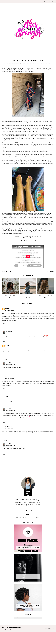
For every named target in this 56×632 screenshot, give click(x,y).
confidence (9, 63)
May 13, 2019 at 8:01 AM (10, 445)
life (28, 63)
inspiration (24, 63)
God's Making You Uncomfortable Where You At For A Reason (28, 606)
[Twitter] (47, 1)
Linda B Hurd (9, 331)
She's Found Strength (44, 627)
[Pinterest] (52, 1)
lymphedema (33, 63)
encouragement (16, 63)
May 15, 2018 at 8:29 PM (9, 378)
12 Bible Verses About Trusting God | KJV (28, 547)
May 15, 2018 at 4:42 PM (9, 310)
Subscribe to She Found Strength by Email (28, 241)
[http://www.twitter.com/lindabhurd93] (26, 510)
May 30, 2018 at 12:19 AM (9, 428)
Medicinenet (11, 154)
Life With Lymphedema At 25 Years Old (28, 60)
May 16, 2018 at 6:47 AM (10, 410)
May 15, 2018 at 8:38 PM (10, 398)
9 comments (51, 271)
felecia (7, 345)
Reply (4, 323)
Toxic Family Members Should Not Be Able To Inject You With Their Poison (28, 576)
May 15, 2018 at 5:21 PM (9, 347)
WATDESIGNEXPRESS (49, 628)
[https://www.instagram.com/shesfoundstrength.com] (49, 1)
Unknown (7, 308)
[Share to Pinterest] (11, 271)
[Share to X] (7, 271)
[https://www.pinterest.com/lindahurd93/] (10, 629)
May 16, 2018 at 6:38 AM (10, 364)
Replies (7, 359)
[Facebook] (44, 1)
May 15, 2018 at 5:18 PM (10, 333)
